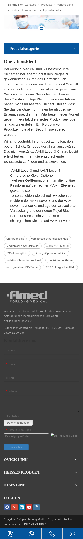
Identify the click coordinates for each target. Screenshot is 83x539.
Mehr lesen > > (23, 320)
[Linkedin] (22, 507)
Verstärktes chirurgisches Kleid (50, 238)
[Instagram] (36, 507)
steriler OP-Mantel (57, 245)
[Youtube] (29, 507)
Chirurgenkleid (15, 238)
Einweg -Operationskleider (51, 253)
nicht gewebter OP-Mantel (22, 267)
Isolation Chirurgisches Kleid (23, 260)
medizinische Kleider (60, 260)
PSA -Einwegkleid (17, 253)
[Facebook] (7, 507)
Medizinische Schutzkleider (22, 245)
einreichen (16, 447)
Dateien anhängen (18, 422)
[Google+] (14, 507)
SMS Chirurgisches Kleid (60, 267)
